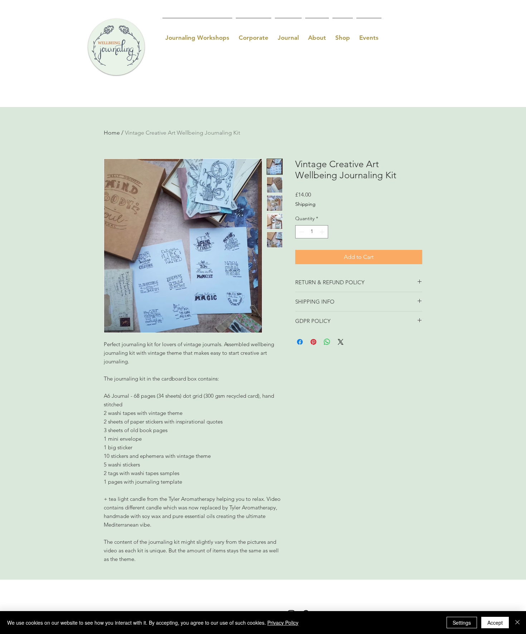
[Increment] (322, 232)
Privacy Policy (282, 622)
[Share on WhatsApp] (327, 342)
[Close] (517, 622)
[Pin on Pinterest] (313, 342)
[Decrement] (300, 232)
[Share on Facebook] (300, 342)
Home (112, 132)
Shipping (305, 204)
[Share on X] (340, 342)
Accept (495, 622)
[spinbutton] (311, 232)
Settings (462, 622)
